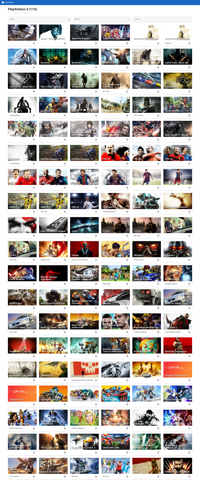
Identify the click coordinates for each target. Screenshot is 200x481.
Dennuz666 (9, 2)
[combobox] (102, 19)
